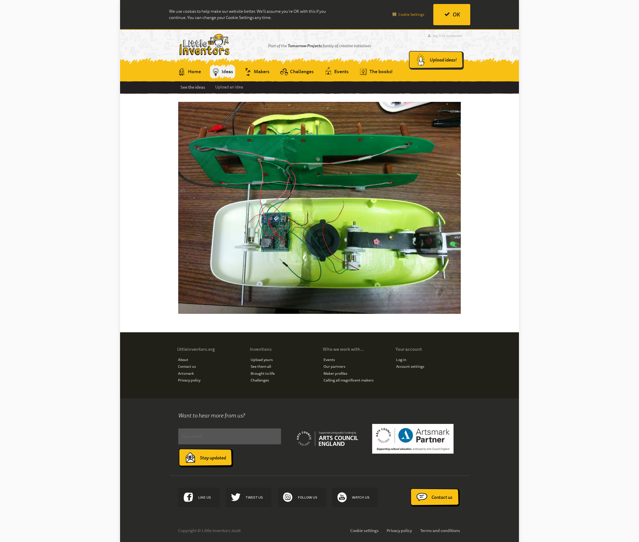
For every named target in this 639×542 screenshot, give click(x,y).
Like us (204, 497)
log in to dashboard (447, 35)
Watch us (360, 497)
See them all (261, 366)
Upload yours (262, 359)
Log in (401, 359)
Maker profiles (335, 373)
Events (329, 359)
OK (456, 14)
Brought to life (263, 373)
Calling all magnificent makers (348, 380)
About (183, 359)
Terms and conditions (440, 530)
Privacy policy (189, 380)
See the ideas (192, 87)
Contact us (187, 366)
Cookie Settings (411, 14)
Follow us (307, 497)
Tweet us (254, 497)
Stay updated (213, 457)
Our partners (334, 366)
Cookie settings (364, 530)
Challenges (260, 380)
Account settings (410, 366)
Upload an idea (229, 87)
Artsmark (186, 373)
